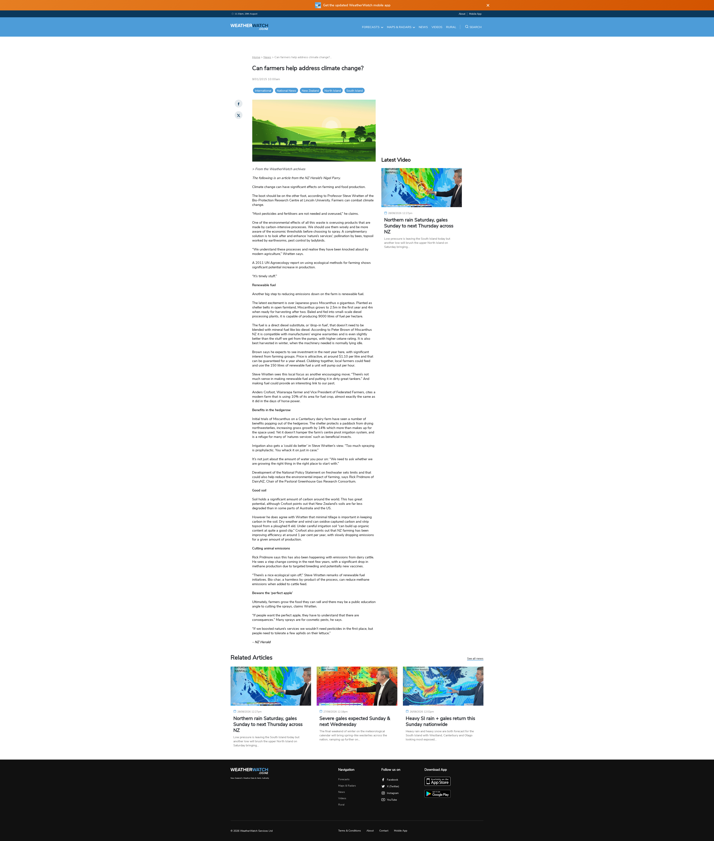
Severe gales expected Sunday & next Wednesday (354, 721)
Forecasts (370, 27)
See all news (475, 658)
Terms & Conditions (349, 830)
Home (256, 57)
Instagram (393, 793)
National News (286, 91)
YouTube (392, 800)
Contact (383, 830)
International (263, 91)
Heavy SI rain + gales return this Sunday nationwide (440, 721)
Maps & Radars (399, 27)
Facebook (392, 779)
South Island (354, 91)
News (423, 27)
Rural (451, 27)
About (462, 14)
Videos (437, 27)
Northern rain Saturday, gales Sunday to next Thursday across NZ (418, 226)
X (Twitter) (393, 786)
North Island (332, 91)
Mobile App (475, 14)
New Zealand (310, 91)
